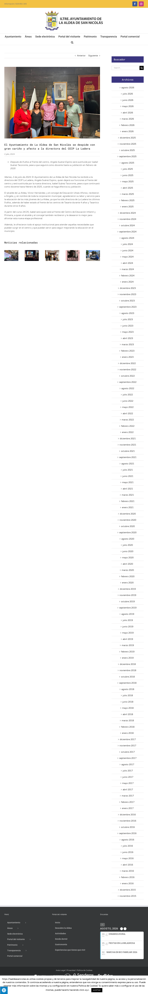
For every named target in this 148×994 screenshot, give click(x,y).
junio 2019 (127, 626)
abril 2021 (128, 488)
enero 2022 (128, 432)
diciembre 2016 (128, 814)
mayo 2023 (128, 332)
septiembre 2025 (127, 156)
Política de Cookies (84, 970)
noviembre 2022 (128, 369)
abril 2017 (128, 789)
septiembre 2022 (127, 382)
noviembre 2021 (128, 444)
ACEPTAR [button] (97, 990)
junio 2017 (127, 777)
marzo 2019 (128, 645)
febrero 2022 (127, 426)
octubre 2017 (128, 752)
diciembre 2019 (128, 589)
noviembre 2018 (128, 670)
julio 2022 (128, 394)
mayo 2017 (128, 783)
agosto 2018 (127, 689)
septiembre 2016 (127, 833)
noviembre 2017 (128, 745)
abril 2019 (128, 639)
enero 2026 (128, 131)
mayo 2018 (128, 708)
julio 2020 (128, 545)
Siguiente (93, 55)
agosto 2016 (127, 839)
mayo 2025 (128, 181)
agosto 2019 (127, 614)
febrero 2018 (127, 727)
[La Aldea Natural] (105, 975)
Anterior (81, 55)
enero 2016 (128, 883)
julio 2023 (128, 319)
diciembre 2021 (128, 438)
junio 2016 (127, 852)
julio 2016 (128, 846)
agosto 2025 (127, 163)
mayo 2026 (128, 106)
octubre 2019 (128, 601)
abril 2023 (128, 338)
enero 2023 (128, 357)
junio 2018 (127, 702)
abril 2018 (128, 714)
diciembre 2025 (128, 137)
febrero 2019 (127, 651)
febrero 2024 (127, 275)
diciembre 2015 (128, 890)
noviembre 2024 (128, 219)
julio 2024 (128, 244)
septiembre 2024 (127, 231)
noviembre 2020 (128, 520)
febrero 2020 (127, 576)
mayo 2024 (128, 256)
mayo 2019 (128, 632)
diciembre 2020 (128, 513)
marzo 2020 (128, 570)
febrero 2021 (127, 501)
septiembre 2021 (127, 457)
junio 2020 (127, 551)
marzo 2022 (128, 419)
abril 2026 (128, 112)
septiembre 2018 (127, 683)
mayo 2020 (128, 557)
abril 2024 (128, 263)
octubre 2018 (128, 676)
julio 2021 (128, 470)
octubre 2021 (128, 451)
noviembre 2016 (128, 821)
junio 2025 (127, 175)
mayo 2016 (128, 858)
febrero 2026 (127, 125)
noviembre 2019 (128, 595)
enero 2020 (128, 582)
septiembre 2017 (127, 758)
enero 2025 (128, 206)
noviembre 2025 (128, 144)
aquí (87, 990)
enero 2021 (128, 507)
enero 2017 (128, 808)
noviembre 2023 (128, 294)
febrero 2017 (127, 802)
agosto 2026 (127, 87)
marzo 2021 (128, 495)
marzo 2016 (128, 871)
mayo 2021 (128, 482)
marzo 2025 (128, 194)
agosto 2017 (127, 764)
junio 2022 (127, 401)
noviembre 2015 (128, 896)
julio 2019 (128, 620)
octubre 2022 (128, 376)
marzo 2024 (128, 269)
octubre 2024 (128, 225)
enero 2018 (128, 733)
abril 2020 (128, 564)
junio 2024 (127, 250)
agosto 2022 (127, 388)
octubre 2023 (128, 300)
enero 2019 (128, 658)
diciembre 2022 (128, 363)
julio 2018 (128, 695)
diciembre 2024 (128, 213)
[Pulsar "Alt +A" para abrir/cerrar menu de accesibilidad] (4, 990)
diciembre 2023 (128, 288)
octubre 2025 (128, 150)
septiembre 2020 (127, 532)
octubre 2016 (128, 827)
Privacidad (71, 970)
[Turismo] (40, 975)
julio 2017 (128, 770)
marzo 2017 (128, 795)
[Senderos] (83, 975)
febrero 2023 (127, 351)
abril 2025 (128, 188)
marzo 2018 (128, 720)
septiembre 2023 (127, 307)
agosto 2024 (127, 238)
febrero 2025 (127, 200)
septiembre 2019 (127, 607)
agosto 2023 (127, 313)
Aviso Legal (60, 970)
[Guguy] (60, 975)
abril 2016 (128, 864)
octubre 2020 (128, 526)
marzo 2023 (128, 344)
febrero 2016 (127, 877)
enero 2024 (128, 282)
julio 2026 (128, 93)
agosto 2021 (127, 463)
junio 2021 (127, 476)
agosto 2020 (127, 539)
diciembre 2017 (128, 739)
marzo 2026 (128, 119)
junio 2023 (127, 325)
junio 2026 (127, 100)
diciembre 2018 (128, 664)
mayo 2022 (128, 407)
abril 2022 (128, 413)
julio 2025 (128, 169)
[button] (72, 42)
